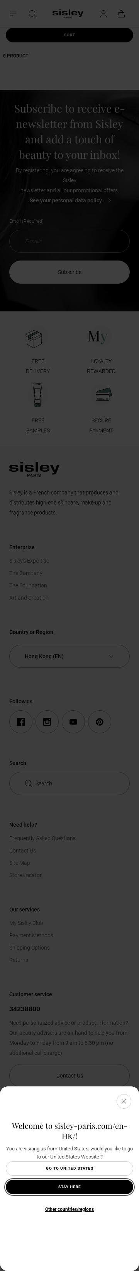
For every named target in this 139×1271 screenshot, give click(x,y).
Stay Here (69, 1187)
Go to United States (69, 1168)
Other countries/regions (69, 1209)
